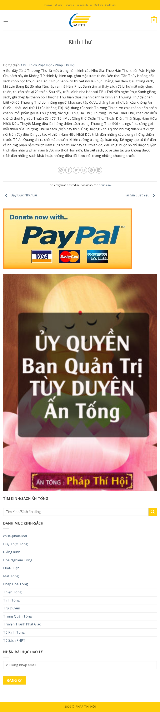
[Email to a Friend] (83, 170)
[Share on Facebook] (68, 170)
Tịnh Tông (11, 600)
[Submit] (153, 512)
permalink (105, 185)
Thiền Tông (12, 592)
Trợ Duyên (69, 5)
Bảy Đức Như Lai (23, 195)
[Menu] (5, 20)
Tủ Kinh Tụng (14, 632)
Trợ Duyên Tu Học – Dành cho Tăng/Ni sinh (96, 5)
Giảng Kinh (11, 552)
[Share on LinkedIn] (98, 170)
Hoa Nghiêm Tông (17, 560)
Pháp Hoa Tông (15, 584)
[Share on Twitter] (76, 170)
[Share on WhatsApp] (61, 170)
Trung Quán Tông (17, 616)
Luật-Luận (11, 568)
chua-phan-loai (15, 536)
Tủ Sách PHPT (14, 640)
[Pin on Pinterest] (91, 170)
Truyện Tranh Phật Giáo (22, 624)
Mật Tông (11, 576)
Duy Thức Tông (15, 544)
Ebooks (58, 5)
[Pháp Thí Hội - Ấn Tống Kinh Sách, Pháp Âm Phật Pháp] (80, 20)
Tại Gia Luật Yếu (137, 195)
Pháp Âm (48, 5)
